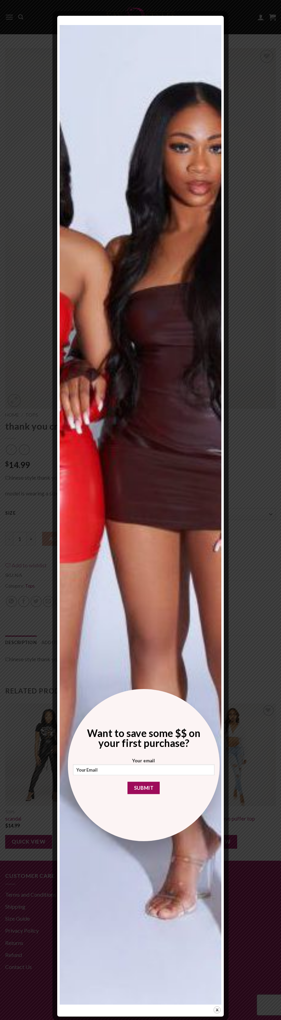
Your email (143, 760)
